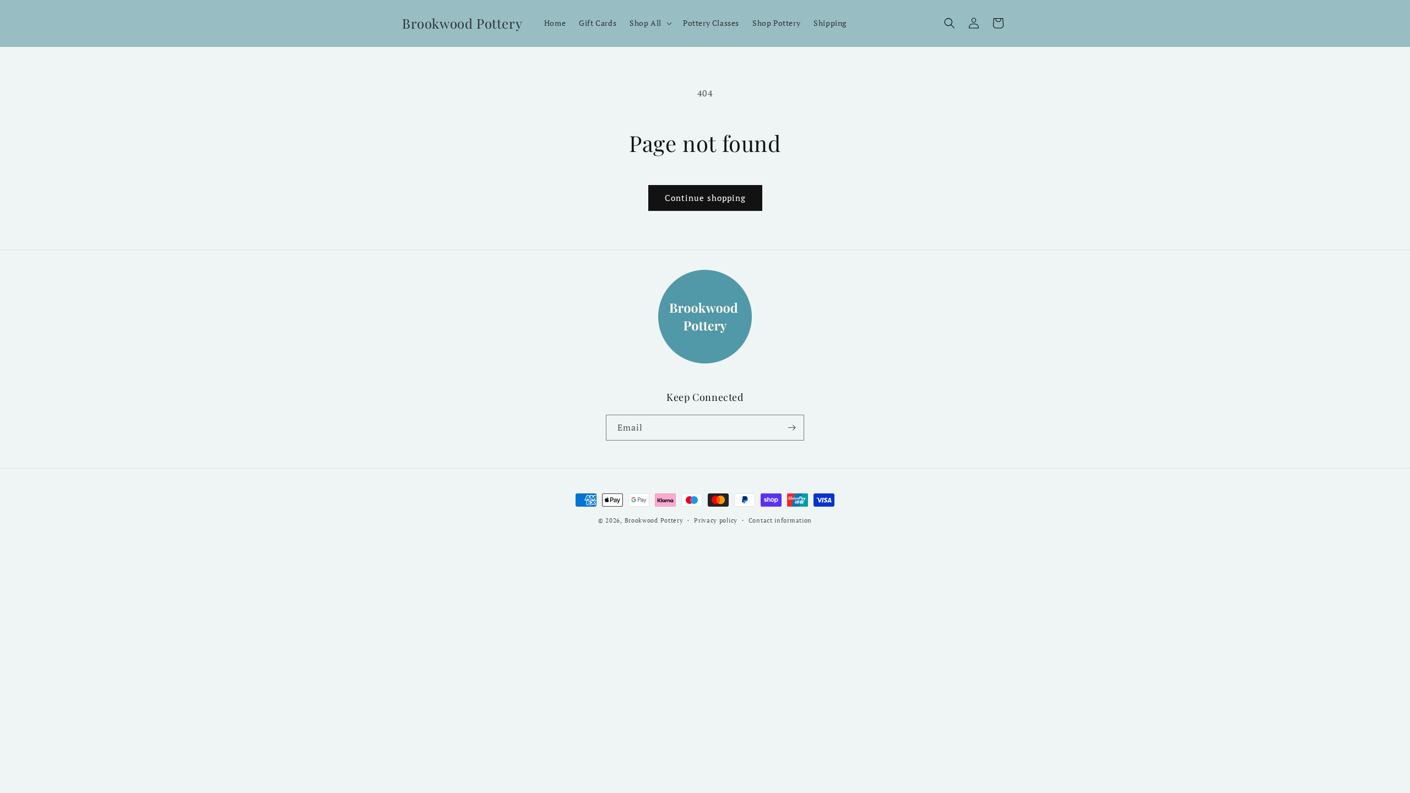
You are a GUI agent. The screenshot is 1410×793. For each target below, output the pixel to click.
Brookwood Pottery (654, 520)
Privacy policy (715, 520)
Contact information (780, 520)
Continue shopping (705, 197)
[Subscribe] (791, 428)
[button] (649, 23)
